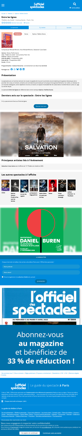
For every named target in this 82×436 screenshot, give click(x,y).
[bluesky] (17, 69)
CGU (66, 373)
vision (3, 193)
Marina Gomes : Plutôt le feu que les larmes (14, 197)
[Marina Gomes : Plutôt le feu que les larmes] (15, 185)
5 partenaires (14, 427)
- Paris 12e (18, 20)
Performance (15, 53)
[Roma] (53, 185)
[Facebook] (11, 69)
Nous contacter (19, 373)
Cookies (4, 375)
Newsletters (56, 373)
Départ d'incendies (12, 56)
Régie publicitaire (30, 373)
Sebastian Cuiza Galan (8, 166)
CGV (62, 373)
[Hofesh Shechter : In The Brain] (72, 185)
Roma (50, 193)
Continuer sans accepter (52, 433)
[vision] (6, 185)
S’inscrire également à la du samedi (19, 277)
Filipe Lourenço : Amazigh (61, 195)
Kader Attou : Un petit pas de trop (43, 195)
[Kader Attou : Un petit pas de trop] (43, 185)
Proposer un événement (43, 373)
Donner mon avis (41, 106)
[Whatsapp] (14, 69)
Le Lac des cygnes (23, 195)
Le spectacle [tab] (14, 27)
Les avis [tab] (69, 27)
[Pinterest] (20, 69)
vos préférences (46, 427)
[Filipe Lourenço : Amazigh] (62, 185)
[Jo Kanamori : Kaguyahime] (34, 185)
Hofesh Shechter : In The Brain (71, 194)
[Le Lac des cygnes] (24, 186)
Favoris (27, 23)
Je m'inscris (41, 281)
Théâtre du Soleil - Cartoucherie (14, 55)
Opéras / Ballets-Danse (46, 90)
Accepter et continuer (29, 433)
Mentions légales (74, 373)
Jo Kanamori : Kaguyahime (34, 194)
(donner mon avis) (16, 23)
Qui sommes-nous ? (7, 373)
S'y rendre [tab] (42, 27)
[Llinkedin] (23, 69)
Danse (8, 53)
